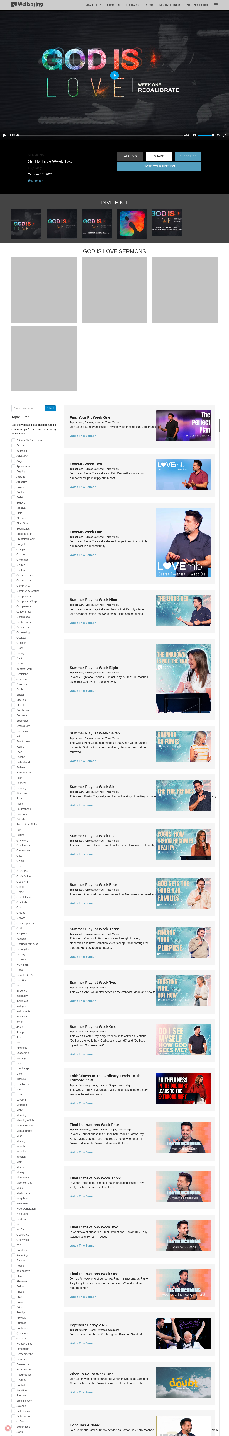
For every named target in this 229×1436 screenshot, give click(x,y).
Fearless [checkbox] (21, 782)
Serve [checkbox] (19, 1431)
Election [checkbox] (21, 699)
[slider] (99, 135)
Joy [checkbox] (18, 1037)
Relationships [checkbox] (24, 1343)
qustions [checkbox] (21, 1338)
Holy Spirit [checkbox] (22, 964)
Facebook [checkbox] (22, 730)
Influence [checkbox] (21, 990)
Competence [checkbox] (23, 606)
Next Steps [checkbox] (23, 1218)
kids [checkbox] (18, 1042)
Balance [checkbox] (21, 487)
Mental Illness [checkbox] (24, 1130)
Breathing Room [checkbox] (25, 538)
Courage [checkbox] (21, 637)
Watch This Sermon (83, 435)
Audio (132, 156)
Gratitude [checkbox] (21, 902)
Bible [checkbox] (19, 512)
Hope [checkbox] (19, 969)
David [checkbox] (19, 658)
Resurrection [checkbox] (23, 1374)
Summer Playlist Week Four (93, 885)
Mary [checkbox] (19, 1109)
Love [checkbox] (19, 1094)
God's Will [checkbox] (22, 881)
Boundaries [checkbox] (23, 528)
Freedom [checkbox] (21, 814)
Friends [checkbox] (20, 819)
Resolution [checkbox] (22, 1364)
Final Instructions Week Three (95, 1178)
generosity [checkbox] (22, 840)
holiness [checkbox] (21, 959)
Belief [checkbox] (19, 497)
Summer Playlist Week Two (93, 983)
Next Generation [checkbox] (26, 1208)
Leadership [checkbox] (22, 1052)
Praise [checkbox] (20, 1291)
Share (159, 156)
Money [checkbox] (20, 1172)
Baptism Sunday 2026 (88, 1325)
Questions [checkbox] (22, 1333)
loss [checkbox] (18, 1089)
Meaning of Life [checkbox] (25, 1120)
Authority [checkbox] (21, 481)
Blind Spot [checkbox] (22, 523)
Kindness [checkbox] (21, 1047)
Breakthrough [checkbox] (24, 533)
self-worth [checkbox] (22, 1421)
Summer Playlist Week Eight (94, 668)
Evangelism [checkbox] (23, 725)
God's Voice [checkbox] (23, 876)
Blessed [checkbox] (21, 518)
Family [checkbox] (20, 746)
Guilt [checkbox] (19, 928)
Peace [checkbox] (20, 1265)
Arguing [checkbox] (20, 471)
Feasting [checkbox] (21, 788)
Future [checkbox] (20, 834)
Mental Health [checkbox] (24, 1125)
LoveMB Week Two (86, 464)
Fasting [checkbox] (20, 756)
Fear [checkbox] (19, 777)
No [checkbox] (18, 1224)
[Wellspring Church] (27, 5)
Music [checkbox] (20, 1187)
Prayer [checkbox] (20, 1302)
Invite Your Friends (159, 166)
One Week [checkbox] (22, 1239)
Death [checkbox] (19, 663)
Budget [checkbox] (20, 544)
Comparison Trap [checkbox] (26, 601)
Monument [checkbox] (22, 1177)
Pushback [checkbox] (22, 1327)
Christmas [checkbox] (22, 559)
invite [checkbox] (19, 1021)
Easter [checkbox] (20, 694)
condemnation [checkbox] (24, 611)
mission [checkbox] (21, 1156)
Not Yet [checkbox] (20, 1229)
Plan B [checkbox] (20, 1276)
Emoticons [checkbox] (22, 710)
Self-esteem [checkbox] (23, 1416)
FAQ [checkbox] (19, 751)
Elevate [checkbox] (20, 705)
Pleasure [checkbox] (21, 1281)
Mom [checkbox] (19, 1161)
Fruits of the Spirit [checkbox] (26, 824)
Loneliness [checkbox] (22, 1084)
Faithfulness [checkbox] (23, 741)
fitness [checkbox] (20, 798)
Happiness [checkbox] (22, 933)
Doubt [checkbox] (19, 689)
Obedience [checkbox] (22, 1234)
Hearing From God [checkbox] (27, 943)
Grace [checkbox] (20, 891)
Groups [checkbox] (20, 912)
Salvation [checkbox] (21, 1395)
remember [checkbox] (22, 1348)
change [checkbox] (20, 549)
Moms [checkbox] (20, 1167)
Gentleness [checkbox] (23, 845)
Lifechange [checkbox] (22, 1068)
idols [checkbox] (19, 985)
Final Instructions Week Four (94, 1124)
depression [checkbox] (22, 679)
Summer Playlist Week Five (93, 836)
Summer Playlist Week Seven (95, 733)
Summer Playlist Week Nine (93, 600)
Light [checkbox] (19, 1073)
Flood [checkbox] (19, 803)
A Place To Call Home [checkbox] (29, 440)
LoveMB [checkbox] (21, 1099)
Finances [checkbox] (21, 793)
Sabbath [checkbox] (21, 1385)
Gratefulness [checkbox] (23, 897)
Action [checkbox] (20, 445)
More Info (37, 180)
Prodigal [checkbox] (21, 1312)
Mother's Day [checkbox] (24, 1182)
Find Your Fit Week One (90, 417)
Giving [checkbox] (20, 860)
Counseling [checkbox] (23, 632)
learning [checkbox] (21, 1058)
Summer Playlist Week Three (94, 929)
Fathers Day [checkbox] (23, 772)
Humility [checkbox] (21, 980)
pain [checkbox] (18, 1244)
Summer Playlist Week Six (92, 787)
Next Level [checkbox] (22, 1213)
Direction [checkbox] (21, 684)
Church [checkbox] (20, 564)
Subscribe (187, 156)
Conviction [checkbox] (22, 627)
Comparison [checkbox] (23, 596)
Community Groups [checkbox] (28, 590)
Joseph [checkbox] (20, 1032)
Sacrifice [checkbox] (21, 1390)
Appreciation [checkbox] (23, 466)
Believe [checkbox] (20, 502)
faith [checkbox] (18, 736)
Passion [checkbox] (21, 1260)
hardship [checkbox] (21, 938)
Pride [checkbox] (19, 1307)
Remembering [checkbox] (24, 1353)
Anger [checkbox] (19, 461)
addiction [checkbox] (21, 450)
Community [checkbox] (23, 585)
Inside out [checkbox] (22, 1000)
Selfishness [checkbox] (23, 1426)
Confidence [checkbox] (23, 616)
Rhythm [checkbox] (21, 1379)
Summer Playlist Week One (93, 1027)
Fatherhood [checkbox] (23, 762)
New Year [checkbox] (22, 1203)
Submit (50, 408)
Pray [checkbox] (19, 1296)
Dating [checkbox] (20, 653)
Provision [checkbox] (21, 1317)
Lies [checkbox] (18, 1063)
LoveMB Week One (86, 532)
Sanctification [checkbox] (24, 1400)
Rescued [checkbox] (21, 1359)
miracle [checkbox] (20, 1146)
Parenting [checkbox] (22, 1255)
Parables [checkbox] (21, 1250)
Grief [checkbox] (19, 907)
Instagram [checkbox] (22, 1006)
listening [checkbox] (21, 1078)
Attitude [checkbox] (20, 476)
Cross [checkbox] (20, 647)
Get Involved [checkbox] (23, 850)
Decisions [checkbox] (22, 673)
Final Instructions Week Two (94, 1227)
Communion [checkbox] (23, 580)
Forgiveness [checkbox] (23, 808)
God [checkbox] (18, 865)
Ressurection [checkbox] (24, 1369)
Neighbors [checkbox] (22, 1198)
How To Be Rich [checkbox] (25, 974)
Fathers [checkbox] (20, 767)
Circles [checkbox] (20, 570)
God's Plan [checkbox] (22, 871)
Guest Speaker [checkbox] (25, 923)
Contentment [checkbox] (23, 621)
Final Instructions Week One (94, 1274)
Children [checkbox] (21, 554)
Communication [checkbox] (25, 575)
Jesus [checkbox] (20, 1026)
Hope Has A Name (85, 1425)
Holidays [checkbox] (21, 954)
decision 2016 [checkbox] (24, 668)
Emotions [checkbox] (22, 715)
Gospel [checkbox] (20, 886)
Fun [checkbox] (18, 829)
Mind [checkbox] (19, 1135)
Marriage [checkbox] (21, 1104)
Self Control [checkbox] (23, 1411)
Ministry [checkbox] (21, 1141)
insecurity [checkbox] (22, 995)
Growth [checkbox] (20, 917)
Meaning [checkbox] (21, 1115)
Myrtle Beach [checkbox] (24, 1193)
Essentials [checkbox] (22, 720)
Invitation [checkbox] (21, 1016)
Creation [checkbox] (21, 642)
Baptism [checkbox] (21, 492)
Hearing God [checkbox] (23, 949)
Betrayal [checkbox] (21, 507)
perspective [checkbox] (23, 1270)
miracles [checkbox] (21, 1151)
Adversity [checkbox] (22, 455)
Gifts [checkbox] (19, 855)
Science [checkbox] (21, 1405)
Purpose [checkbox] (21, 1322)
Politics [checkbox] (20, 1286)
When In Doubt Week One (91, 1374)
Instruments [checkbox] (23, 1011)
